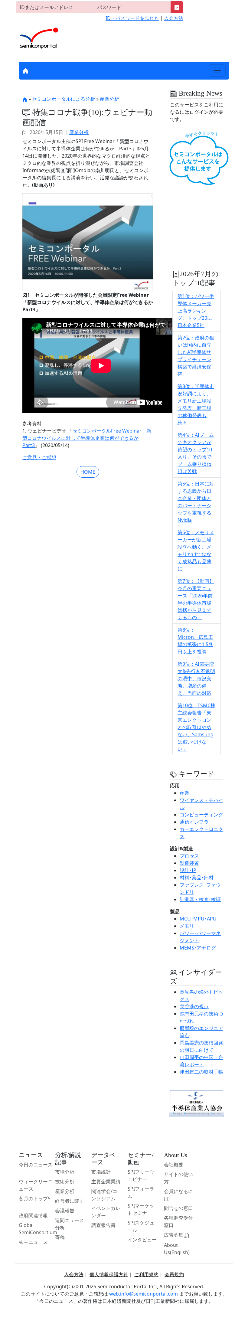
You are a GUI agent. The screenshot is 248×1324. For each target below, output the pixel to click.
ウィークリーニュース (36, 1185)
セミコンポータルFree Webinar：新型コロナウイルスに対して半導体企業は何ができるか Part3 (86, 438)
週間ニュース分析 (69, 1224)
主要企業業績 (105, 1181)
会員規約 (174, 1274)
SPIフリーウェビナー (141, 1175)
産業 (184, 792)
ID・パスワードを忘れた (132, 18)
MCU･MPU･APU (198, 918)
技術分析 (64, 1181)
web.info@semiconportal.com (143, 1293)
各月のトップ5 (35, 1198)
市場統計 (101, 1172)
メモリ (187, 926)
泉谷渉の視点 (194, 1006)
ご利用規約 (146, 1274)
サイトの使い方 (178, 1178)
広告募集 (174, 1234)
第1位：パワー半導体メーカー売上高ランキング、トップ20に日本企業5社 (196, 311)
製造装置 (189, 863)
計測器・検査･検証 (200, 899)
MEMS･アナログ (198, 947)
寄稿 (60, 1237)
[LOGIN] (177, 7)
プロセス (189, 855)
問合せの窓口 (178, 1208)
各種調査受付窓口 (178, 1221)
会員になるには (178, 1195)
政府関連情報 (33, 1215)
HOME (87, 472)
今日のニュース (36, 1164)
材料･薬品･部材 (197, 877)
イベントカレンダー (105, 1212)
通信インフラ (194, 822)
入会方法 (173, 18)
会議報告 (64, 1210)
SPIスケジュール (141, 1226)
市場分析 (64, 1172)
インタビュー (142, 1239)
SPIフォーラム (141, 1192)
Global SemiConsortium (38, 1229)
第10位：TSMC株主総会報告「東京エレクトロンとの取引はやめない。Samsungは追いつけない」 (196, 727)
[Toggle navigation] (217, 70)
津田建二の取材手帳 (201, 1071)
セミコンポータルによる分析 (63, 99)
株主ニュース (33, 1242)
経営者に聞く (69, 1201)
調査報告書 (103, 1225)
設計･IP (188, 870)
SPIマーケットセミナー (141, 1209)
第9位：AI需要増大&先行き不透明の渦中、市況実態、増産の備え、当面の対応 (196, 678)
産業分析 (109, 99)
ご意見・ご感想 (39, 457)
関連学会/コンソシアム (104, 1195)
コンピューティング (201, 814)
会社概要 (173, 1164)
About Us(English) (177, 1249)
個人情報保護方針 (109, 1274)
